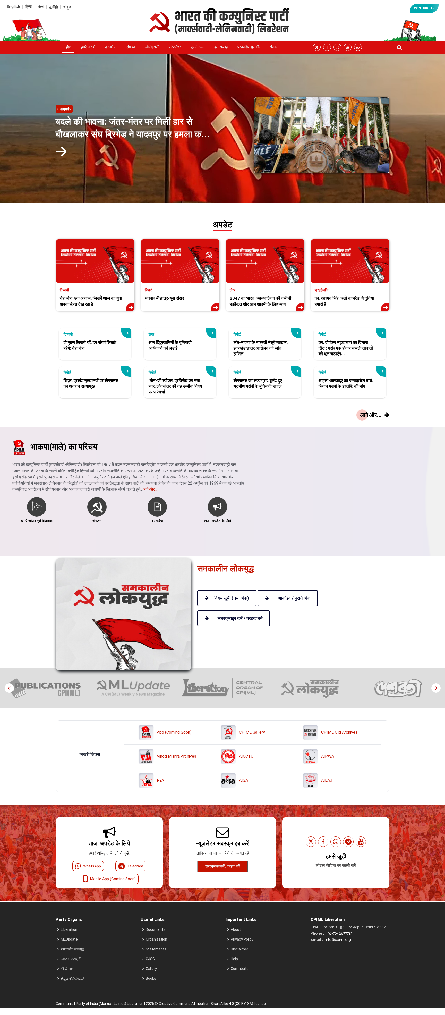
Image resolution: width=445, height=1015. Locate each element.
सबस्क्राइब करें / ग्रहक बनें (222, 866)
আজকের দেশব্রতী (71, 959)
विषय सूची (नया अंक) (231, 598)
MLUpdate (69, 939)
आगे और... (150, 489)
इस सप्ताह (221, 47)
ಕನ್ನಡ (67, 6)
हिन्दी (28, 6)
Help (234, 959)
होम (68, 47)
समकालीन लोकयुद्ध (72, 949)
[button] (435, 688)
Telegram (135, 866)
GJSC (150, 959)
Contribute (240, 968)
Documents (155, 929)
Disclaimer (239, 949)
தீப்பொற (67, 968)
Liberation (69, 929)
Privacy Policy (242, 939)
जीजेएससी (152, 47)
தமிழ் (53, 6)
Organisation (156, 939)
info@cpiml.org (337, 939)
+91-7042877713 (339, 933)
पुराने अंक (197, 47)
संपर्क (273, 47)
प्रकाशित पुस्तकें (248, 47)
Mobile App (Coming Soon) (113, 879)
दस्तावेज (110, 47)
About (236, 929)
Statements (156, 949)
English (13, 6)
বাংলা (41, 6)
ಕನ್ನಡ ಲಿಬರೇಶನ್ (72, 978)
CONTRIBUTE (424, 8)
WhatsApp (92, 866)
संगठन (130, 47)
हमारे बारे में (87, 47)
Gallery (151, 968)
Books (151, 978)
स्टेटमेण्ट (175, 47)
